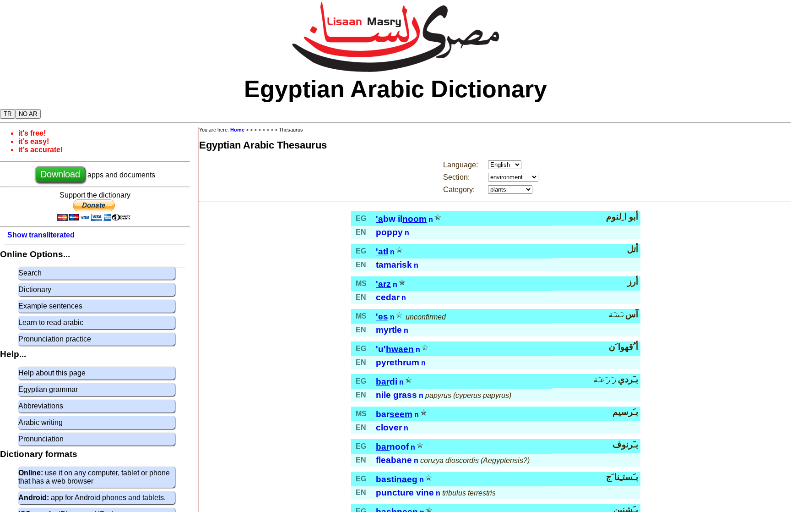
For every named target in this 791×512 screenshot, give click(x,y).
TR (7, 113)
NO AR (28, 113)
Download (60, 174)
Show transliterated (41, 235)
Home (237, 129)
